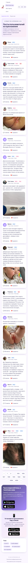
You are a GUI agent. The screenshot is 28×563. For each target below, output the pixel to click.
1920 (19, 477)
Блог (7, 11)
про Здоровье (7, 549)
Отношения (7, 546)
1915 (18, 473)
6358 (11, 480)
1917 (4, 477)
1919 (14, 477)
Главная (8, 2)
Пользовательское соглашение (14, 561)
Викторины (9, 8)
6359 (16, 480)
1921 (24, 477)
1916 (23, 473)
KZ (22, 7)
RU (19, 7)
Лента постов (9, 5)
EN (25, 7)
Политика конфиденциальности (14, 559)
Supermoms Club (5, 16)
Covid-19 (6, 543)
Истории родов (16, 546)
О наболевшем (14, 543)
